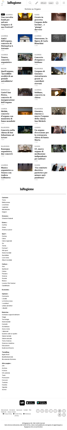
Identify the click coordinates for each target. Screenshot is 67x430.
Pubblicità (3, 412)
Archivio (4, 368)
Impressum (19, 410)
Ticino (4, 200)
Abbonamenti (4, 410)
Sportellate (5, 255)
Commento (5, 296)
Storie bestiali (6, 322)
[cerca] (30, 3)
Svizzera (5, 216)
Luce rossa (5, 257)
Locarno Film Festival (8, 283)
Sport (4, 234)
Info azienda (6, 373)
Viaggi (4, 317)
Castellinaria (5, 285)
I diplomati (5, 331)
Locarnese (5, 205)
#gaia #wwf (5, 354)
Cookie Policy (18, 413)
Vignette (4, 387)
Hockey (4, 236)
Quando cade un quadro (9, 334)
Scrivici (4, 389)
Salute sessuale (7, 338)
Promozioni (5, 377)
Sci (3, 243)
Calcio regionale (7, 241)
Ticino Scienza (6, 341)
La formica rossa (7, 301)
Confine (4, 225)
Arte (3, 266)
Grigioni (4, 212)
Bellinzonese (6, 202)
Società (4, 278)
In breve (4, 370)
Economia (5, 290)
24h (3, 366)
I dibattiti (4, 308)
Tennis (4, 246)
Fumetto (4, 385)
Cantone (5, 197)
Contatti (26, 410)
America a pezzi (7, 230)
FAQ (30, 410)
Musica (4, 281)
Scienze (4, 276)
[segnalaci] (37, 3)
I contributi (5, 303)
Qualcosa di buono (8, 348)
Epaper (51, 3)
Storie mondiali (6, 253)
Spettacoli (5, 269)
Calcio (4, 238)
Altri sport (5, 250)
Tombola (5, 382)
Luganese (5, 207)
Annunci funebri (12, 412)
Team (3, 375)
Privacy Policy (8, 413)
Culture (5, 264)
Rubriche (5, 312)
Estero (4, 222)
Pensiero (5, 274)
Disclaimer (12, 410)
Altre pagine (6, 363)
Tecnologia (5, 319)
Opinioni (5, 294)
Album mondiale (7, 260)
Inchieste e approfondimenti (10, 315)
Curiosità (4, 324)
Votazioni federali (7, 218)
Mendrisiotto (6, 209)
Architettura (5, 326)
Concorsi (5, 380)
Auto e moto (6, 329)
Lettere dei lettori (7, 306)
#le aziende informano (9, 359)
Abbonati (43, 3)
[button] (37, 411)
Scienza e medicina (8, 343)
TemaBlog (5, 352)
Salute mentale (6, 336)
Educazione (5, 345)
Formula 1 (5, 248)
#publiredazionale (7, 357)
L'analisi (4, 298)
